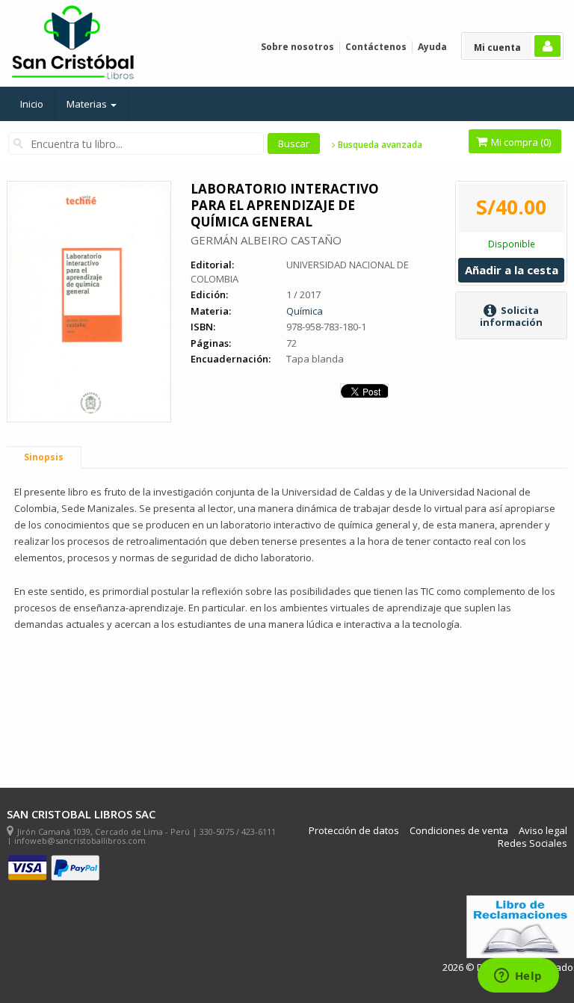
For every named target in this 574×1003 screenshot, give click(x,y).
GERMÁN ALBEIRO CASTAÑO (266, 239)
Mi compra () (520, 142)
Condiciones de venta (459, 831)
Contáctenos (376, 46)
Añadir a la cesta (511, 269)
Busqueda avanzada (379, 145)
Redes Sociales (532, 843)
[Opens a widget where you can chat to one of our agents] (518, 977)
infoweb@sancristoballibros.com (80, 840)
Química (304, 311)
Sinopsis (44, 457)
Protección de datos (354, 831)
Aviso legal (543, 831)
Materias (88, 104)
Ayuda (432, 46)
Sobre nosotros (297, 46)
